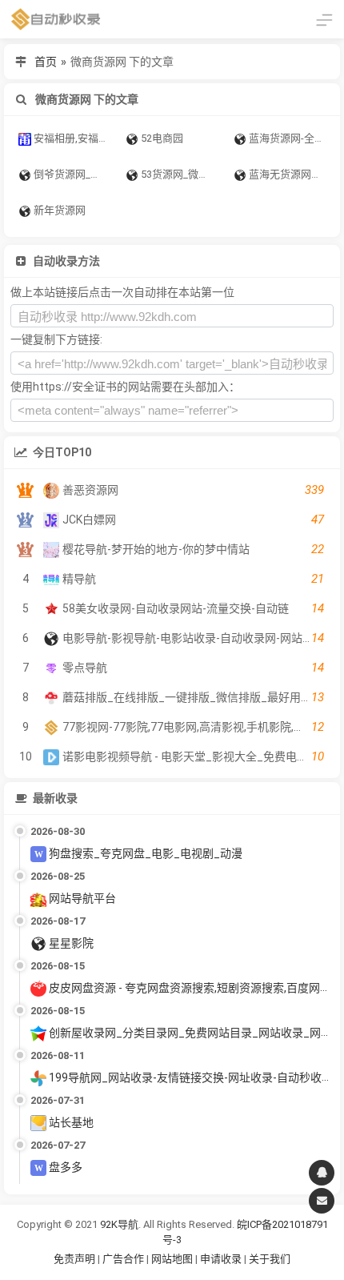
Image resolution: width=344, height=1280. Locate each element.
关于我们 (269, 1259)
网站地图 (173, 1259)
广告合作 (123, 1259)
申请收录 (221, 1259)
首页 (45, 61)
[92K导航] (56, 19)
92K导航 (119, 1224)
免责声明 (74, 1259)
